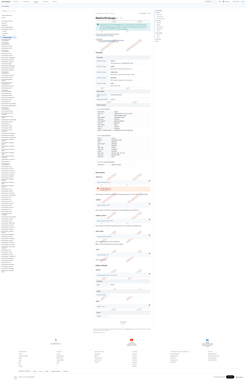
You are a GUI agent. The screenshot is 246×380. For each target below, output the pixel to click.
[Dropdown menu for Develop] (39, 1)
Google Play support (212, 358)
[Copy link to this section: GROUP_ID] (103, 177)
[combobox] (211, 1)
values (112, 99)
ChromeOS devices (98, 358)
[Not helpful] (149, 13)
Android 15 (134, 358)
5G (57, 364)
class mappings (124, 29)
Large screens (97, 353)
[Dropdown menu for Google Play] (50, 1)
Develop (36, 1)
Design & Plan (26, 1)
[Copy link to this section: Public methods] (108, 265)
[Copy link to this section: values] (100, 301)
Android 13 (134, 362)
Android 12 (134, 364)
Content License (128, 329)
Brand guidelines (30, 376)
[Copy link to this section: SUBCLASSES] (104, 231)
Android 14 (134, 360)
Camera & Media (60, 360)
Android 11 (134, 366)
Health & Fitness (60, 358)
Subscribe (230, 377)
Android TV (96, 362)
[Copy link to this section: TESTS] (100, 249)
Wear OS (96, 355)
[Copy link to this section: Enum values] (106, 172)
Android (20, 353)
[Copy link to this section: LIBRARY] (102, 200)
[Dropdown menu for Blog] (58, 1)
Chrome (40, 371)
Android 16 (134, 355)
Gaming (58, 353)
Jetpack (118, 26)
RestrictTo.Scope (108, 35)
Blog (56, 1)
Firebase (46, 371)
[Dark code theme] (149, 181)
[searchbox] (9, 11)
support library (118, 24)
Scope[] (106, 99)
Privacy (58, 362)
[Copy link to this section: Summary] (104, 52)
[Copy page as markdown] (121, 18)
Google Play (45, 1)
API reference (5, 6)
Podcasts (20, 366)
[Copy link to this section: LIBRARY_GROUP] (107, 215)
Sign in (242, 1)
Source (20, 360)
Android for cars (97, 360)
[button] (8, 27)
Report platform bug (212, 353)
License (24, 376)
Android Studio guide (174, 353)
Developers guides (174, 355)
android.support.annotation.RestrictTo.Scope (114, 40)
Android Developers (99, 13)
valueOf (112, 94)
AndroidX (108, 26)
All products (65, 371)
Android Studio (236, 1)
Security (20, 358)
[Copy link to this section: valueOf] (101, 270)
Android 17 (134, 353)
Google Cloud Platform (56, 371)
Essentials (15, 1)
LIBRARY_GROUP (126, 63)
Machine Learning (60, 355)
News (20, 362)
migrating (112, 27)
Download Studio (173, 360)
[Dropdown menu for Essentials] (20, 1)
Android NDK (173, 362)
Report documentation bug (213, 355)
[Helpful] (147, 13)
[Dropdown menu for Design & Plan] (30, 1)
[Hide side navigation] (15, 377)
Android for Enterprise (23, 355)
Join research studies (212, 360)
